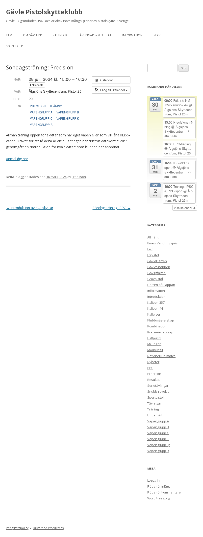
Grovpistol (155, 279)
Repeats (38, 85)
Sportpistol (155, 397)
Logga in (153, 480)
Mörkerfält (155, 350)
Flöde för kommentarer (164, 492)
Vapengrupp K (67, 118)
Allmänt (152, 237)
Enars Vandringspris (162, 243)
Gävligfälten (156, 273)
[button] (111, 89)
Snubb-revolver (159, 391)
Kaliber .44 (155, 308)
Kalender (60, 35)
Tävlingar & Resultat (94, 35)
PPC (150, 367)
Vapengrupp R (41, 125)
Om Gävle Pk (32, 35)
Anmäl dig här (17, 158)
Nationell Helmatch (161, 356)
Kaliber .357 (156, 302)
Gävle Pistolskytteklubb (44, 11)
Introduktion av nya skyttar (29, 207)
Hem (9, 35)
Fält (149, 249)
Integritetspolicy (17, 528)
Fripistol (153, 255)
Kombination (156, 326)
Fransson (79, 176)
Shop (157, 35)
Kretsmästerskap (160, 332)
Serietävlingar (157, 385)
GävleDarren (157, 261)
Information (132, 35)
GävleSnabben (158, 267)
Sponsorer (14, 46)
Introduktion (156, 296)
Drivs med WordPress (48, 528)
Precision (38, 106)
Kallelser (153, 314)
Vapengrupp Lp (158, 445)
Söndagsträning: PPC (111, 207)
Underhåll (154, 415)
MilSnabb (154, 344)
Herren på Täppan (161, 284)
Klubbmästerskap (160, 320)
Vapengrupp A (41, 112)
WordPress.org (158, 498)
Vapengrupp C (41, 118)
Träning (56, 106)
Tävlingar (154, 403)
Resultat (153, 379)
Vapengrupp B (67, 112)
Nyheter (153, 362)
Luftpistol (154, 338)
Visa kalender (183, 208)
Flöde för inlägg (158, 486)
